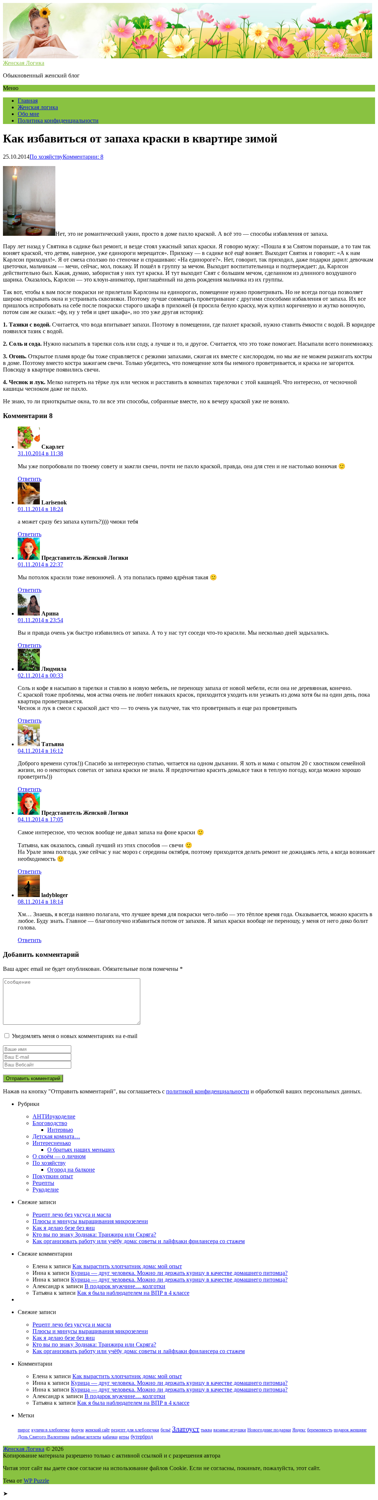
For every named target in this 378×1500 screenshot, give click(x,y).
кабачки (110, 1436)
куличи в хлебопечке (50, 1429)
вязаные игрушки (229, 1429)
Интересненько (51, 1143)
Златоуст (185, 1429)
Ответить (29, 479)
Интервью (60, 1130)
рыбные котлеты (86, 1436)
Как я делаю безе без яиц (63, 1228)
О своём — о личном (59, 1156)
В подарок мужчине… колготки (125, 1286)
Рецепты (43, 1183)
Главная (28, 100)
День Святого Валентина (43, 1436)
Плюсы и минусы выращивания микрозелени (90, 1221)
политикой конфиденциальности (207, 1091)
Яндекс (299, 1429)
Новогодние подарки (269, 1429)
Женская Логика (23, 1449)
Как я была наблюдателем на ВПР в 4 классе (133, 1293)
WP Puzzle (36, 1480)
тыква (206, 1429)
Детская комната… (56, 1136)
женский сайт (97, 1429)
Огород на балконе (71, 1169)
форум (77, 1429)
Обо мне (28, 114)
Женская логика (38, 107)
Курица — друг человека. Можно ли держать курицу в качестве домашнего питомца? (179, 1273)
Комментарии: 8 (83, 157)
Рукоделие (45, 1189)
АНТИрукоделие (53, 1116)
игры (124, 1436)
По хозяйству (46, 157)
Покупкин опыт (52, 1176)
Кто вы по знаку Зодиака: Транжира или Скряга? (94, 1234)
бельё (166, 1429)
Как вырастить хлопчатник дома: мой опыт (127, 1266)
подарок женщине (350, 1429)
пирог (24, 1429)
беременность (319, 1429)
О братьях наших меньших (81, 1149)
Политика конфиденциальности (58, 120)
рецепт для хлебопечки (135, 1429)
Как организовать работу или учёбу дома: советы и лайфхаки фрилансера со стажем (138, 1241)
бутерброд (142, 1436)
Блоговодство (49, 1123)
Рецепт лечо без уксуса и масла (71, 1214)
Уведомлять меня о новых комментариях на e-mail (74, 1036)
